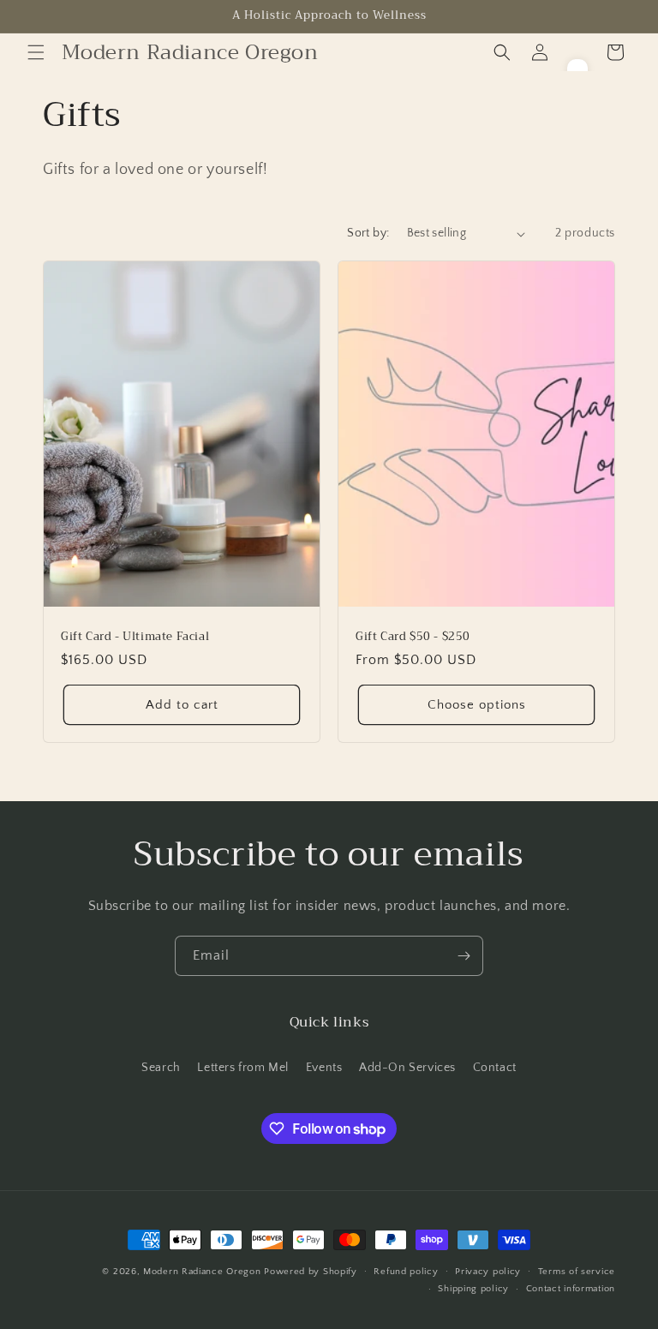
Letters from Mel (243, 1068)
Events (324, 1068)
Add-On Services (407, 1068)
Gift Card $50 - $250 (413, 637)
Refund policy (406, 1271)
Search (161, 1068)
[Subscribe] (463, 956)
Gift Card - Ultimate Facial (135, 637)
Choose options (477, 704)
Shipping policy (473, 1289)
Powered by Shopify (310, 1271)
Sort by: (368, 233)
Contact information (570, 1289)
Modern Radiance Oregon (201, 1271)
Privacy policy (488, 1271)
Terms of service (576, 1271)
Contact (495, 1068)
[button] (36, 52)
